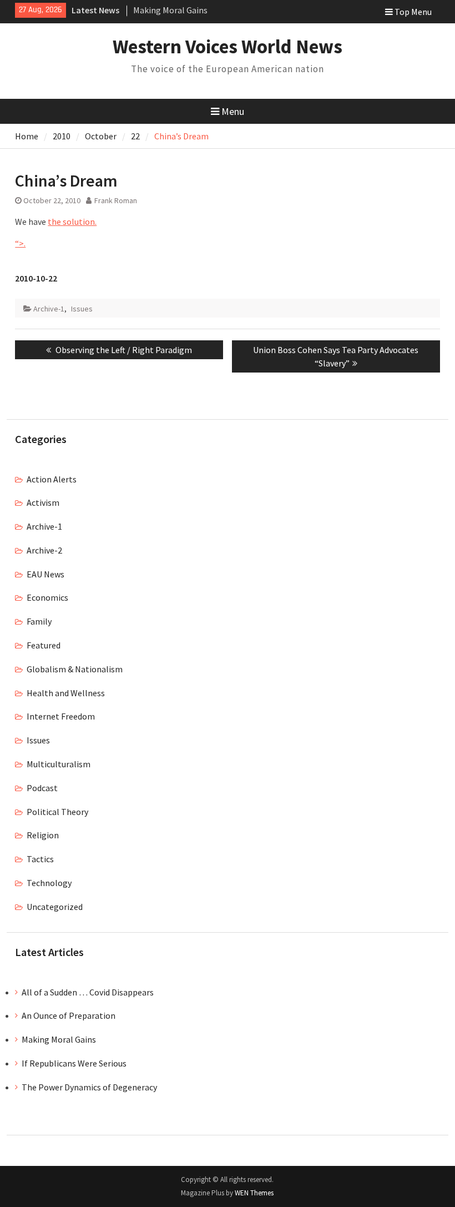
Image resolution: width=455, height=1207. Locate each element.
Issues (82, 309)
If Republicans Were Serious (74, 1063)
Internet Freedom (61, 716)
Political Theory (57, 811)
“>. (20, 243)
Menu (232, 111)
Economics (47, 597)
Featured (43, 645)
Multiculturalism (58, 764)
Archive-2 (44, 550)
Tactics (40, 858)
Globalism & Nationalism (75, 669)
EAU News (45, 574)
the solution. (72, 221)
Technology (49, 882)
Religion (43, 835)
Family (39, 621)
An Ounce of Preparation (68, 1015)
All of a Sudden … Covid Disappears (88, 992)
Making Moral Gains (170, 10)
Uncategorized (55, 906)
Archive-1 (48, 309)
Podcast (42, 787)
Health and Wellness (66, 692)
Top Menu (413, 11)
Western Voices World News (227, 46)
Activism (43, 502)
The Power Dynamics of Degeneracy (89, 1087)
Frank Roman (115, 200)
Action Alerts (52, 479)
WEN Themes (254, 1193)
